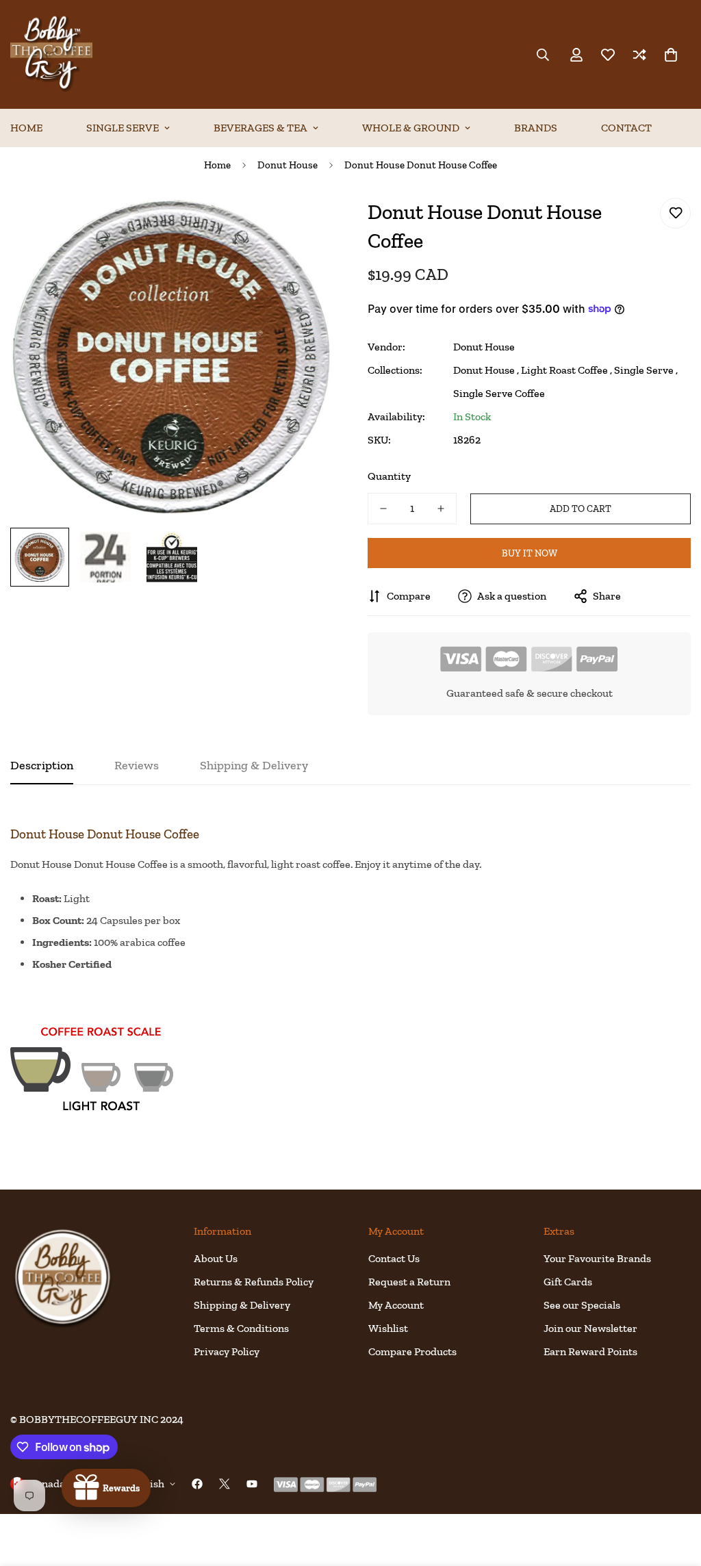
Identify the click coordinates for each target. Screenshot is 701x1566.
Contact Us (394, 1258)
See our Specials (582, 1304)
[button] (671, 54)
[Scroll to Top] (674, 1491)
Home (217, 165)
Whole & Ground (410, 127)
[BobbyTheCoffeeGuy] (51, 54)
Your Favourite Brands (597, 1258)
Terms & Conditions (241, 1328)
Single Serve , (646, 369)
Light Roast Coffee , (566, 369)
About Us (216, 1258)
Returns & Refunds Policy (254, 1281)
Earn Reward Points (590, 1351)
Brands (535, 127)
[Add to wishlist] (675, 213)
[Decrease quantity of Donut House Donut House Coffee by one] (383, 508)
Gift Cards (568, 1281)
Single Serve (122, 127)
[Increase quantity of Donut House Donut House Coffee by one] (441, 508)
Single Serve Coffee (499, 393)
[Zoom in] (304, 223)
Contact (626, 127)
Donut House (287, 165)
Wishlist (388, 1328)
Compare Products (412, 1351)
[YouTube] (251, 1483)
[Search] (543, 55)
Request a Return (409, 1281)
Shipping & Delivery (242, 1304)
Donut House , (486, 369)
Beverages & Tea (260, 127)
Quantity (389, 476)
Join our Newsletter (590, 1328)
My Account (396, 1304)
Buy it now (529, 553)
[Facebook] (197, 1483)
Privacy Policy (226, 1351)
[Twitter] (224, 1483)
